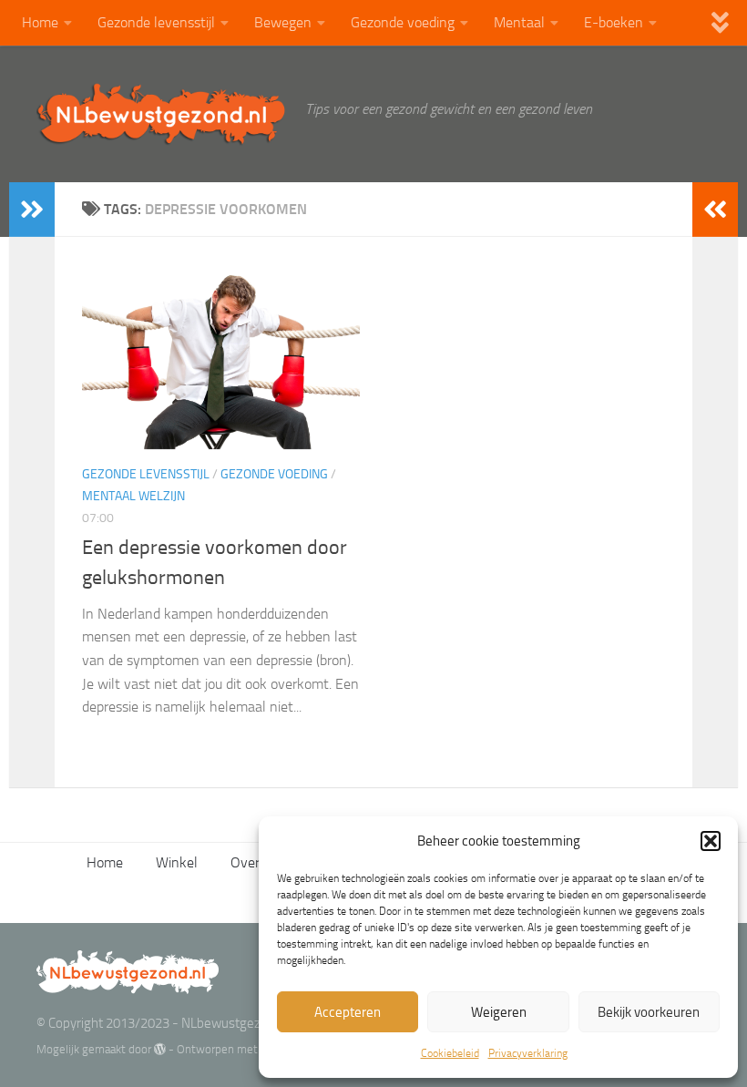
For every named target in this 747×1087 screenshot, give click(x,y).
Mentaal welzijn (133, 496)
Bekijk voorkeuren (649, 1012)
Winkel (177, 862)
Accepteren (347, 1012)
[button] (710, 841)
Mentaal (519, 22)
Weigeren (499, 1012)
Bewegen (283, 22)
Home (40, 22)
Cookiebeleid (450, 1053)
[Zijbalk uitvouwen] (32, 209)
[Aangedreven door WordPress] (160, 1049)
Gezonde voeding (403, 22)
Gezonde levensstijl (156, 22)
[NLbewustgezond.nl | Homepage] (161, 114)
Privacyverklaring (528, 1053)
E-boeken (613, 22)
